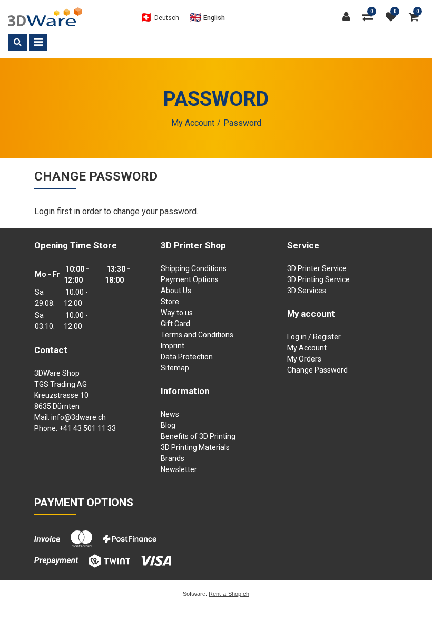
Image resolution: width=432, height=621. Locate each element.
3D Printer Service (317, 268)
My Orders (304, 359)
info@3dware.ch (78, 417)
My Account (307, 348)
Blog (168, 425)
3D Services (306, 290)
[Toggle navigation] (38, 42)
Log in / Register (314, 337)
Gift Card (175, 323)
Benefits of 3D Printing (198, 436)
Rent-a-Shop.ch (229, 593)
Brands (172, 458)
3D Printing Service (318, 279)
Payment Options (190, 279)
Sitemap (175, 368)
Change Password (317, 370)
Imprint (172, 346)
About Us (176, 290)
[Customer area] (348, 16)
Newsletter (179, 469)
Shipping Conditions (194, 268)
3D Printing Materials (195, 447)
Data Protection (187, 357)
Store (170, 301)
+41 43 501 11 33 (87, 428)
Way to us (177, 312)
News (170, 414)
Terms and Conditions (197, 334)
